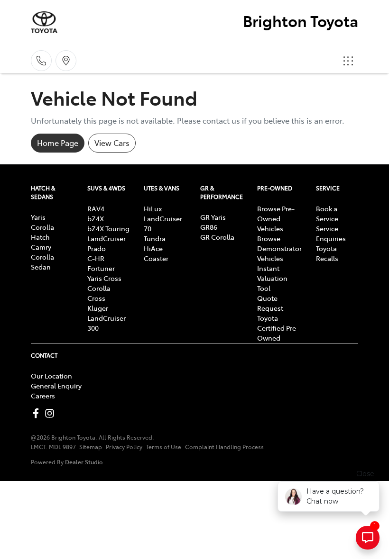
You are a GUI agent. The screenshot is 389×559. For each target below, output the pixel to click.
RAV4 (95, 208)
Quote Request (270, 303)
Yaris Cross (104, 278)
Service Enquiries (331, 233)
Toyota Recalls (327, 253)
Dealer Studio (84, 462)
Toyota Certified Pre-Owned (278, 328)
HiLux (153, 208)
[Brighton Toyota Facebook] (38, 413)
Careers (43, 395)
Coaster (156, 258)
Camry (41, 247)
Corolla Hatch (42, 232)
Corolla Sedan (42, 261)
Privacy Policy (124, 447)
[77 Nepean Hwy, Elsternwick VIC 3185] (66, 60)
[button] (348, 60)
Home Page (57, 142)
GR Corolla (217, 237)
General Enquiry (56, 385)
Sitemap (90, 447)
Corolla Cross (99, 293)
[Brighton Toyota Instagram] (51, 413)
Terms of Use (163, 447)
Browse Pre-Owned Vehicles (276, 218)
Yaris (38, 217)
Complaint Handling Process (224, 447)
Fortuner (101, 268)
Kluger (97, 308)
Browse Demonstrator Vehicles (279, 248)
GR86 (208, 227)
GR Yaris (213, 217)
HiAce (153, 248)
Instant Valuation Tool (272, 278)
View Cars (112, 142)
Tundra (155, 238)
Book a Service (327, 213)
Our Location (51, 375)
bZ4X (95, 218)
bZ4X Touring (108, 228)
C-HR (95, 258)
